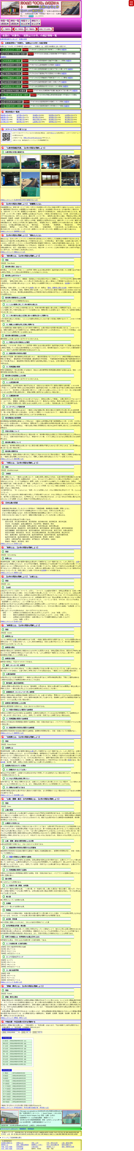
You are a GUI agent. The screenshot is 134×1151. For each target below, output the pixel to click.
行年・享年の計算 (52, 1143)
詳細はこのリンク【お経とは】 (11, 621)
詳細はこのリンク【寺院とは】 (11, 543)
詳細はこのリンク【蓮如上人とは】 (13, 252)
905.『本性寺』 (19, 29)
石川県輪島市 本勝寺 (12, 78)
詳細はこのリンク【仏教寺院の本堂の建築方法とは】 (19, 200)
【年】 (4, 1032)
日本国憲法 (19, 1146)
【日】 (34, 1032)
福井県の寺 (20, 122)
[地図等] (64, 49)
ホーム (31, 16)
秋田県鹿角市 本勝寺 (12, 61)
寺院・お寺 (34, 1143)
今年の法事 (19, 1148)
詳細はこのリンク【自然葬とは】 (12, 795)
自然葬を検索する (6, 1143)
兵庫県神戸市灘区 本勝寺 (15, 91)
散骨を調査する (66, 1145)
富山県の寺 (69, 119)
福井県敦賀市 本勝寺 (12, 82)
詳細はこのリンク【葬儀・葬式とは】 (13, 1018)
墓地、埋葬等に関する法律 (57, 288)
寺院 (10, 857)
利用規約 (31, 1129)
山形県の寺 (69, 115)
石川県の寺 (4, 122)
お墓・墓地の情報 (67, 1143)
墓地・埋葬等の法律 (68, 1146)
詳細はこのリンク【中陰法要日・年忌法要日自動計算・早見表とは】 (24, 1107)
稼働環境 (23, 1129)
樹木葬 (2, 762)
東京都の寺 (20, 119)
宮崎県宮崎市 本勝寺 (13, 106)
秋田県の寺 (53, 115)
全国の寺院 (23, 39)
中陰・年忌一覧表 (6, 1146)
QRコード (54, 133)
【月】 (23, 1032)
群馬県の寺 (53, 117)
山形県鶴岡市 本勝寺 (12, 65)
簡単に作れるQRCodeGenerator (33, 138)
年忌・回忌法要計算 (53, 1145)
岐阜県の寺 (69, 122)
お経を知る (34, 1146)
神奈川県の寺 (37, 119)
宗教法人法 (19, 1143)
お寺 (16, 860)
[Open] (25, 49)
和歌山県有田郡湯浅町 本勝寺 (17, 95)
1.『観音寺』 (7, 29)
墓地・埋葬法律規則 (22, 1145)
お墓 (77, 561)
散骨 (31, 288)
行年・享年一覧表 (6, 1148)
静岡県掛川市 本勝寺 (12, 86)
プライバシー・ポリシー (9, 1129)
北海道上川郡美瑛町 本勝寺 (15, 54)
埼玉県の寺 (69, 117)
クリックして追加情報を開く (12, 1137)
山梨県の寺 (37, 122)
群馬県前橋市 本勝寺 (12, 69)
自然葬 (67, 283)
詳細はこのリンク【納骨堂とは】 (12, 733)
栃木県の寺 (37, 117)
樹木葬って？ (51, 1146)
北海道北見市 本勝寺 (12, 50)
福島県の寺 (4, 117)
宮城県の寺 (37, 115)
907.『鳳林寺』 (30, 29)
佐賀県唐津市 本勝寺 (13, 102)
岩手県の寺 (20, 115)
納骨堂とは (4, 1145)
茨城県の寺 (20, 117)
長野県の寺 (53, 122)
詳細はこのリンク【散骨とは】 (11, 572)
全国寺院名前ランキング (8, 39)
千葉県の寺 (4, 119)
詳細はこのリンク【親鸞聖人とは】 (13, 231)
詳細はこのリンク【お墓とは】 (11, 982)
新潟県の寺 (53, 119)
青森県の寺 (4, 115)
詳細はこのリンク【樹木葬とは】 (12, 459)
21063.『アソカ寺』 (45, 29)
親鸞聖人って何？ (36, 1145)
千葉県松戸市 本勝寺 (12, 74)
